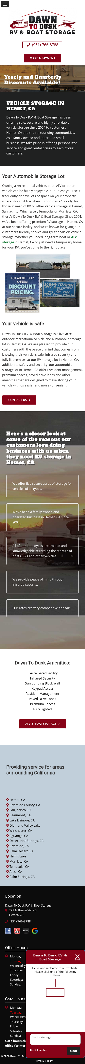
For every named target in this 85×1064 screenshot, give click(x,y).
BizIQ (33, 1050)
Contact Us (17, 400)
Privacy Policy (44, 1060)
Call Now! (55, 992)
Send (73, 1051)
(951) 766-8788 (44, 44)
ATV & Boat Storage (40, 724)
